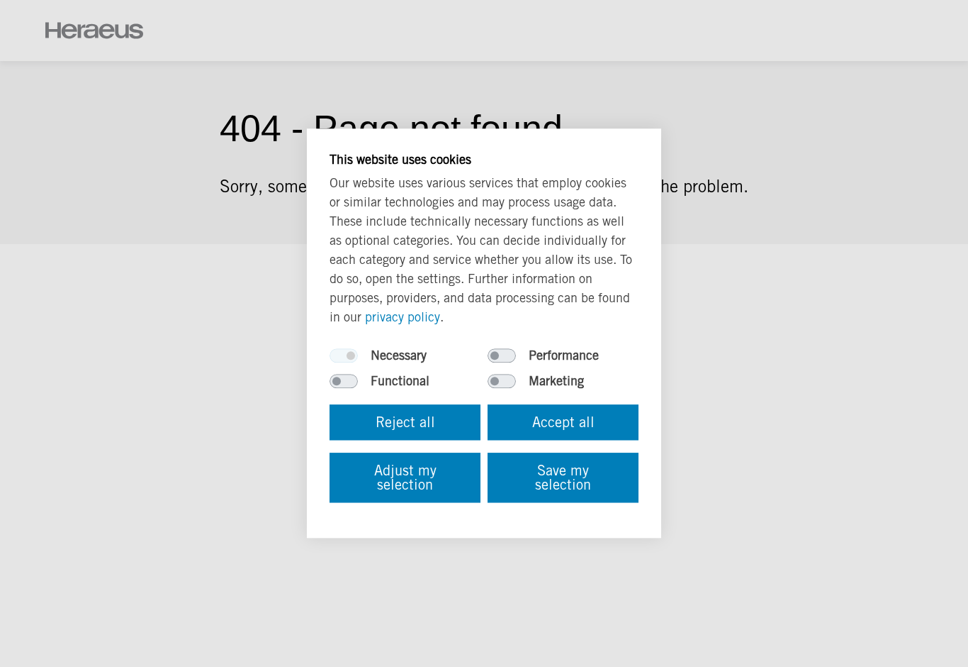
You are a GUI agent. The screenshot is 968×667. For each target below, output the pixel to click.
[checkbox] (344, 356)
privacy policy (402, 317)
